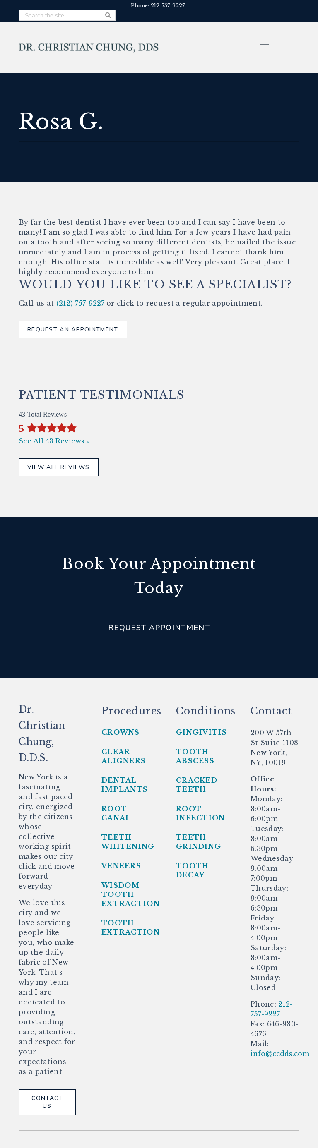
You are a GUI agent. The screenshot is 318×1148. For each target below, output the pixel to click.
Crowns (120, 732)
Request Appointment (159, 628)
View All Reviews (58, 467)
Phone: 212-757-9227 (158, 5)
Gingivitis (201, 732)
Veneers (121, 866)
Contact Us (47, 1102)
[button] (264, 47)
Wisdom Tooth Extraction (130, 894)
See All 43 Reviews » (54, 441)
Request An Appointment (72, 329)
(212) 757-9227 (80, 303)
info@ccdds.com (280, 1054)
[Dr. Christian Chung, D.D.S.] (89, 47)
